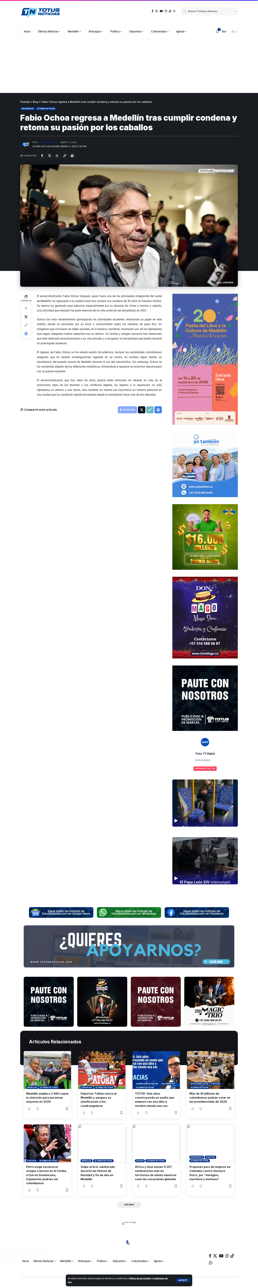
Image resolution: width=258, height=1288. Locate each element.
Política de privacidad (139, 1278)
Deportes (87, 1087)
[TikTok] (170, 11)
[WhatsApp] (174, 11)
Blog (35, 101)
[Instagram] (166, 11)
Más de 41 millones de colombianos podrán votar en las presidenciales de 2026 (209, 1097)
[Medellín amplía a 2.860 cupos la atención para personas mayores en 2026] (47, 1070)
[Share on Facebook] (41, 155)
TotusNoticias (48, 142)
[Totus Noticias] (41, 11)
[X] (156, 11)
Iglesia (139, 1160)
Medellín (32, 1087)
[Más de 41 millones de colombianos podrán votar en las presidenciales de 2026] (210, 1070)
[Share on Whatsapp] (57, 155)
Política (215, 1083)
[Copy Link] (64, 155)
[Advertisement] (129, 66)
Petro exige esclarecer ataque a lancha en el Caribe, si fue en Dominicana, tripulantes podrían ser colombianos (46, 1175)
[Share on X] (49, 155)
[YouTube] (161, 11)
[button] (183, 1280)
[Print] (72, 155)
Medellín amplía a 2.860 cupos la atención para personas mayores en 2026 (47, 1097)
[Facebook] (152, 11)
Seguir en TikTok (205, 768)
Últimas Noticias (46, 108)
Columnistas (168, 1083)
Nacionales (28, 108)
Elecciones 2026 (199, 1083)
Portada (25, 101)
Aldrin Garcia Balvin (147, 1083)
